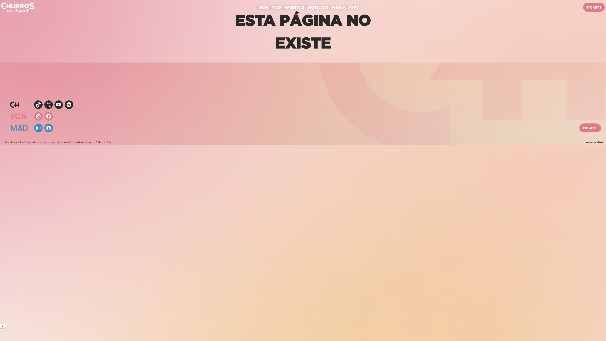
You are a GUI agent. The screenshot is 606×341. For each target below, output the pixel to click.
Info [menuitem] (354, 7)
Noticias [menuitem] (318, 7)
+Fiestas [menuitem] (294, 7)
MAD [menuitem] (276, 7)
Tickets (593, 7)
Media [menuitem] (339, 7)
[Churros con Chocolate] (17, 7)
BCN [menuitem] (263, 7)
